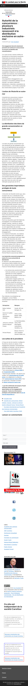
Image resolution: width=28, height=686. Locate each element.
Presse (4, 673)
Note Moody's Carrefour (10, 544)
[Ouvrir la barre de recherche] (26, 5)
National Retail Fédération (11, 542)
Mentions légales (6, 668)
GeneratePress (17, 684)
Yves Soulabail (17, 588)
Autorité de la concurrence (11, 400)
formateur (11, 571)
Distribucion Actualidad (10, 533)
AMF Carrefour (8, 530)
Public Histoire (8, 547)
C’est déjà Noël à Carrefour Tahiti (13, 411)
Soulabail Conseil (8, 549)
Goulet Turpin (7, 540)
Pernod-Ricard (20, 405)
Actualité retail (8, 398)
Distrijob (6, 535)
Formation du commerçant (11, 537)
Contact (4, 677)
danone (9, 402)
